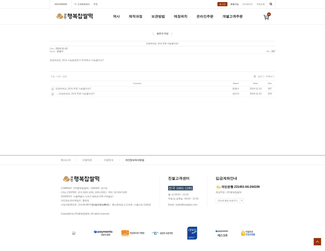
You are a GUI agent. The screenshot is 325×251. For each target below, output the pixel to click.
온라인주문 (205, 16)
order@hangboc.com (186, 204)
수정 (53, 76)
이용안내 (108, 160)
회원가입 (234, 4)
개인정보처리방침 (134, 160)
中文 (95, 4)
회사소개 (65, 160)
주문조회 (261, 4)
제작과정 (135, 16)
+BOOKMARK (60, 4)
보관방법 (158, 16)
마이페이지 (247, 4)
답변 (65, 76)
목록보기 (270, 76)
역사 (116, 16)
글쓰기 (261, 76)
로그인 (222, 4)
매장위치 (181, 16)
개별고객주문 (232, 16)
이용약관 (87, 160)
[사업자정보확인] (100, 204)
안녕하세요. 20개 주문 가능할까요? (73, 88)
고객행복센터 (83, 4)
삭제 (59, 76)
